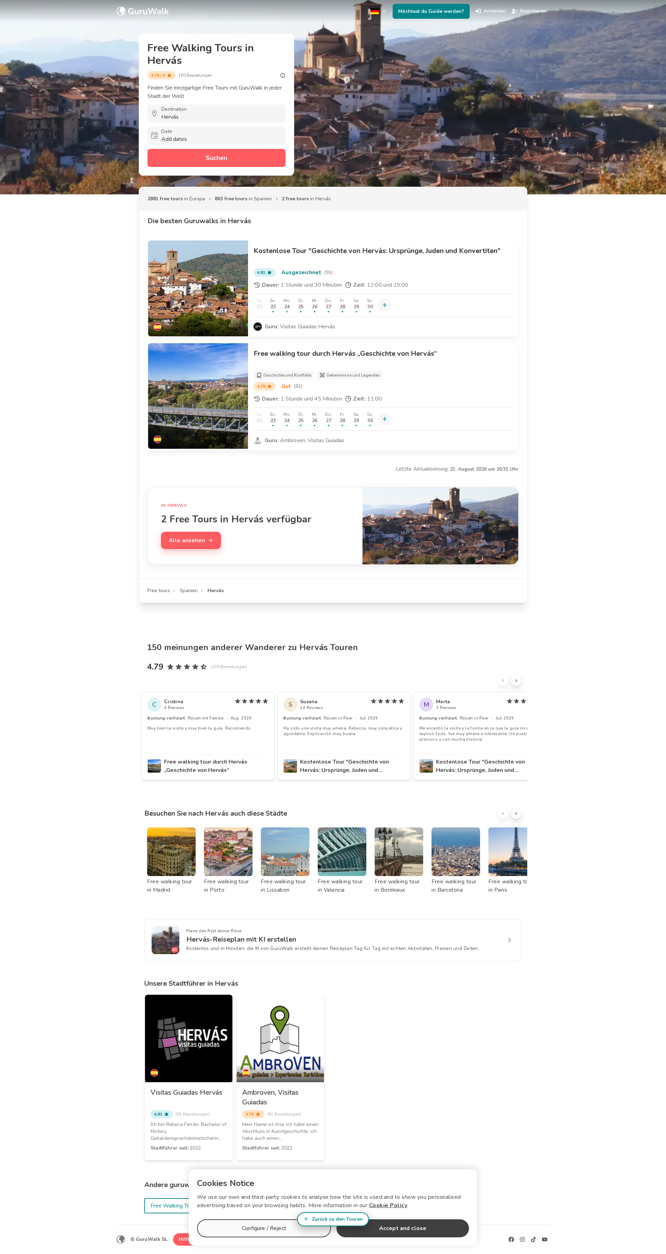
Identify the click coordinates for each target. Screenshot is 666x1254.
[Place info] (282, 75)
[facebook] (511, 1239)
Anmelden (495, 11)
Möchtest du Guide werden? (431, 11)
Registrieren (533, 11)
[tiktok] (533, 1239)
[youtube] (544, 1239)
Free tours (158, 590)
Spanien (189, 590)
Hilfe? (186, 1239)
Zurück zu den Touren (337, 1219)
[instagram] (522, 1239)
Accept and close (402, 1228)
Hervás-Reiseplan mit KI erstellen (241, 939)
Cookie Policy (388, 1205)
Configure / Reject (264, 1228)
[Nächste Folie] (516, 680)
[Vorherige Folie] (503, 680)
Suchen (216, 158)
